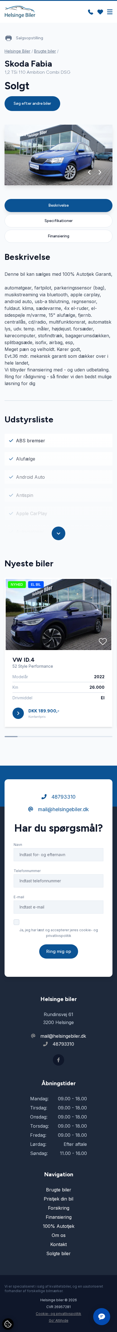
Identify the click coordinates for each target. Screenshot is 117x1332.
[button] (89, 172)
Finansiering (58, 236)
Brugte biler (45, 51)
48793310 (63, 797)
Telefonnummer (27, 871)
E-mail (19, 897)
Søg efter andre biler (32, 103)
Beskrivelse (58, 205)
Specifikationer (59, 220)
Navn (18, 844)
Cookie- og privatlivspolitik (58, 1314)
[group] (58, 155)
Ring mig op (58, 951)
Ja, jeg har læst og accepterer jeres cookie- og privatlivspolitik (58, 933)
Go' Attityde (58, 1320)
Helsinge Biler (17, 51)
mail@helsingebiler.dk (63, 809)
